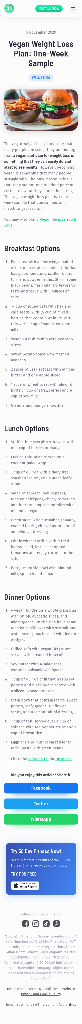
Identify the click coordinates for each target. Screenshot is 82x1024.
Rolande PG (38, 759)
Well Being (41, 78)
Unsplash (64, 759)
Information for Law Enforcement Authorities (41, 1005)
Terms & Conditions (44, 989)
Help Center (16, 989)
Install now (49, 8)
